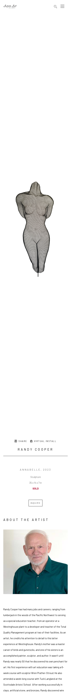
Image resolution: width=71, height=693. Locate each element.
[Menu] (62, 6)
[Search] (55, 6)
